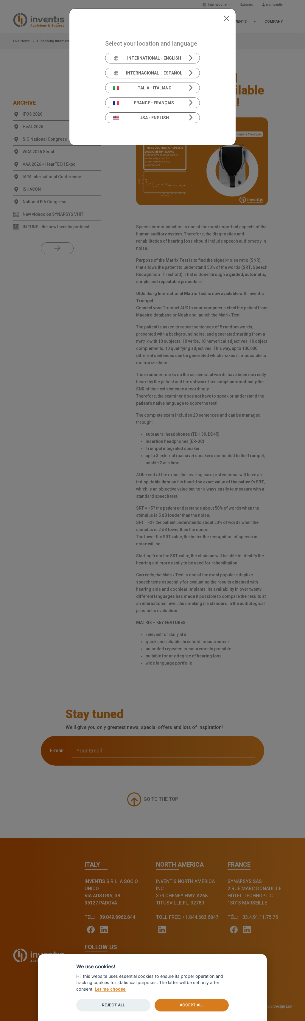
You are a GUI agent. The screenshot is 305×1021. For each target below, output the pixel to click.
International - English (154, 58)
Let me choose (110, 988)
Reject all (113, 1005)
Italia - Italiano (154, 88)
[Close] (226, 18)
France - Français (154, 102)
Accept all (191, 1005)
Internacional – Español (154, 73)
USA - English (154, 117)
